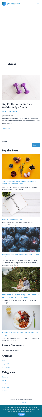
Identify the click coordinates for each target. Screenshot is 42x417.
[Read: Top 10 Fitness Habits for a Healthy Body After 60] (21, 88)
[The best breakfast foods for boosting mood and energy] (21, 317)
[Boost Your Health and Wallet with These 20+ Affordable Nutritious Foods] (21, 166)
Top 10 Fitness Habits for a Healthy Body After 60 (17, 105)
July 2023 (5, 360)
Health (4, 384)
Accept (21, 414)
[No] (40, 411)
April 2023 (6, 367)
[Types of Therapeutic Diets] (21, 204)
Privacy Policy (21, 403)
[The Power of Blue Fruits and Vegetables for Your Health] (21, 239)
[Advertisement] (21, 29)
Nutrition (5, 387)
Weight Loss (6, 391)
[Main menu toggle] (38, 4)
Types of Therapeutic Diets (12, 219)
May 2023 (5, 364)
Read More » (6, 128)
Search (4, 141)
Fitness (4, 111)
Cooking (5, 377)
